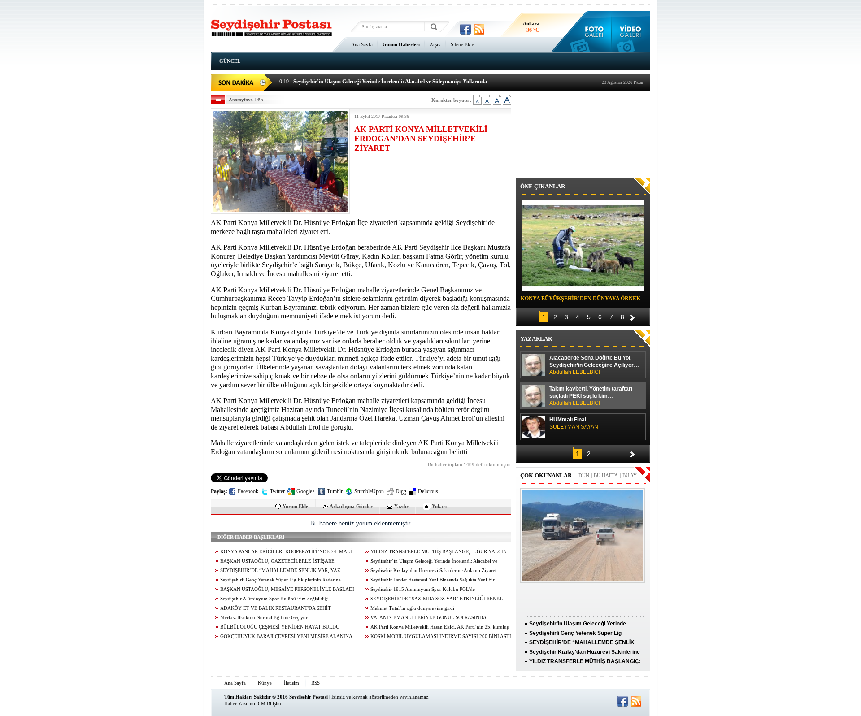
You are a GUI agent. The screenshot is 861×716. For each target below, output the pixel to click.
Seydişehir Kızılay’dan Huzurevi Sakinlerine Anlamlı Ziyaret (433, 570)
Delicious (428, 491)
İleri (632, 316)
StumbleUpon (369, 491)
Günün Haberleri (401, 44)
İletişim (291, 683)
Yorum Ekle (295, 506)
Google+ (305, 491)
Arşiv (435, 44)
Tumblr (335, 491)
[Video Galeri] (631, 31)
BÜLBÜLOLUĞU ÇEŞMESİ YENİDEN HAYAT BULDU (279, 627)
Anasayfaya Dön (246, 99)
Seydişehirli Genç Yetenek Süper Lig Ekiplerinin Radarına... (282, 579)
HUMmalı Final (573, 423)
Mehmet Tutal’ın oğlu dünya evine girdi (412, 608)
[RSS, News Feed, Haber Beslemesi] (479, 29)
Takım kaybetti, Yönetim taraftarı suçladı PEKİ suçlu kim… (590, 396)
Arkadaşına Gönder (351, 506)
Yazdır (401, 506)
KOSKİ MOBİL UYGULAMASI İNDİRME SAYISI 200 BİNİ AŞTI (440, 636)
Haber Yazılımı (239, 703)
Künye (265, 683)
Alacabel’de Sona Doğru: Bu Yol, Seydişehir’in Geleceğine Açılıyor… (594, 365)
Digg (401, 491)
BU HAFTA (606, 475)
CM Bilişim (269, 703)
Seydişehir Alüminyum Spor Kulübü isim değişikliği (274, 598)
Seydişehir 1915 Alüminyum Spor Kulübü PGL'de (422, 589)
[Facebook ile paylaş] (465, 29)
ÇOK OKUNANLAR (546, 475)
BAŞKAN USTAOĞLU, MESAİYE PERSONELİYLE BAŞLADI (287, 589)
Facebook (248, 491)
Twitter (277, 491)
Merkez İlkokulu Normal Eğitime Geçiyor (264, 617)
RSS (315, 683)
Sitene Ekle (462, 44)
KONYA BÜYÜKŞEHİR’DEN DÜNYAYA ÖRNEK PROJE (580, 299)
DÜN (583, 475)
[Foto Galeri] (592, 31)
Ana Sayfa (362, 44)
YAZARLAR (536, 338)
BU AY (629, 475)
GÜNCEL (229, 61)
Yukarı (439, 506)
